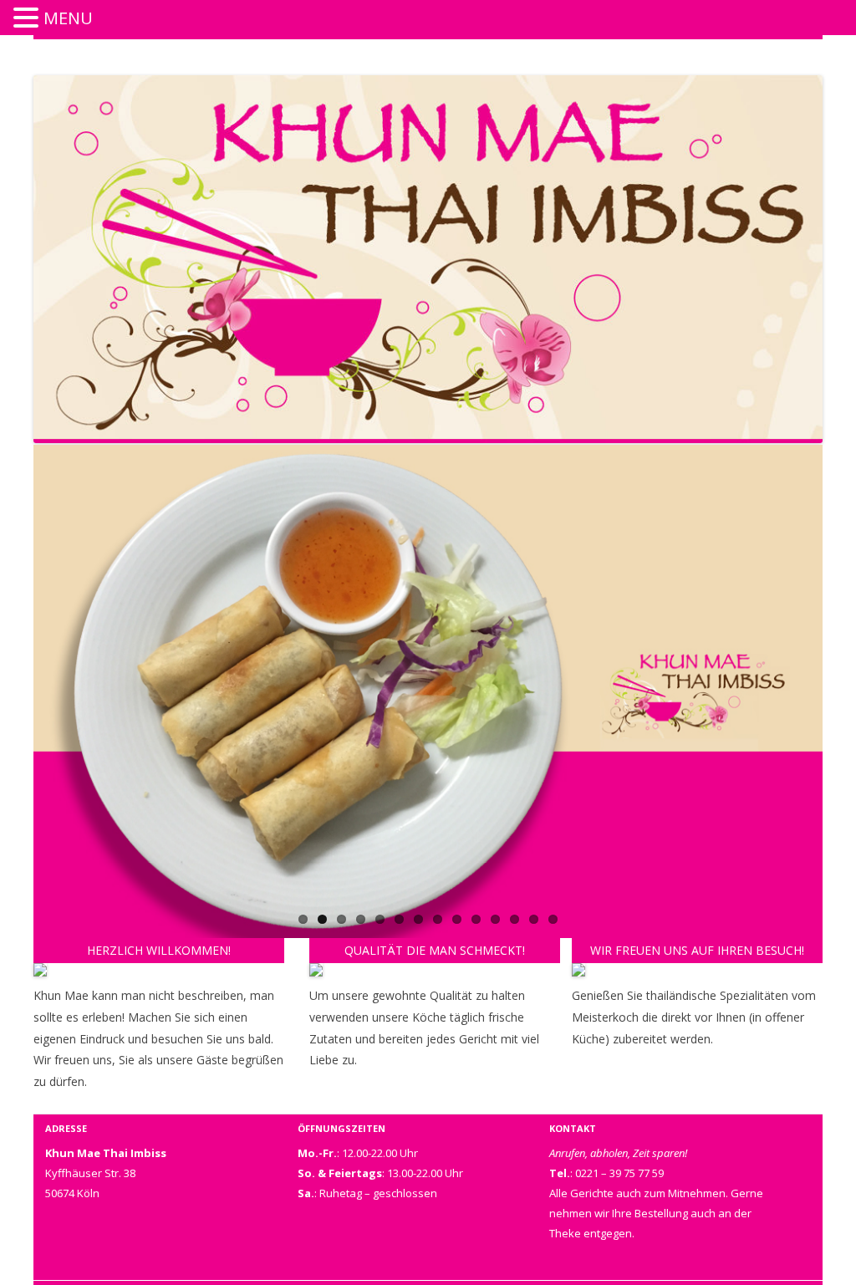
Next (810, 804)
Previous (15, 804)
